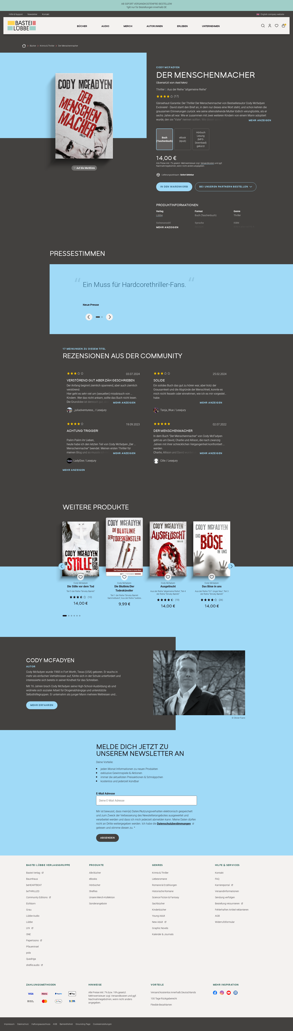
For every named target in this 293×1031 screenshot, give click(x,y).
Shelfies (93, 891)
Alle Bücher (95, 872)
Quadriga (31, 959)
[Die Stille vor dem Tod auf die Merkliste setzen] (80, 549)
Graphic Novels (160, 928)
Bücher (33, 46)
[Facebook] (215, 993)
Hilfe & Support (16, 14)
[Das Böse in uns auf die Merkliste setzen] (211, 548)
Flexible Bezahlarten (161, 1004)
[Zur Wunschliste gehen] (277, 26)
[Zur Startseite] (24, 46)
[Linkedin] (235, 993)
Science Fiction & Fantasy (165, 897)
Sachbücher (158, 903)
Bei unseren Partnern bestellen (223, 186)
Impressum (9, 1024)
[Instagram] (222, 993)
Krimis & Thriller (47, 46)
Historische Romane (162, 891)
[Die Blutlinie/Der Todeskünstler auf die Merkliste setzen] (124, 547)
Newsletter (32, 14)
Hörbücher (94, 885)
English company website (272, 14)
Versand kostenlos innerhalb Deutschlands (173, 992)
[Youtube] (229, 993)
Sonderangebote (98, 903)
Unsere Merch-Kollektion (102, 897)
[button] (80, 565)
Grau (28, 909)
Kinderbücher (159, 909)
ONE (28, 934)
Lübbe (159, 215)
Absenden (107, 838)
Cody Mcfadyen (168, 67)
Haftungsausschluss (40, 1024)
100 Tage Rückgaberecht (164, 998)
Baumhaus (32, 879)
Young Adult (158, 915)
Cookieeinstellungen (102, 1024)
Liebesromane (159, 879)
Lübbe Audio (32, 915)
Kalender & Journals (162, 934)
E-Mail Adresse (105, 793)
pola (28, 952)
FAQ (217, 879)
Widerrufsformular (225, 922)
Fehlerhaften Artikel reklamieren (232, 909)
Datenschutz (23, 1024)
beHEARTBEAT (34, 885)
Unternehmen (211, 26)
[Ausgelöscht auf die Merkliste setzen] (168, 549)
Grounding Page (83, 1024)
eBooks (93, 879)
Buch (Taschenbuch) (164, 139)
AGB (217, 915)
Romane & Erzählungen (164, 885)
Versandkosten (207, 163)
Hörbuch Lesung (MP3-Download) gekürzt (201, 139)
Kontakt (45, 14)
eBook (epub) (182, 139)
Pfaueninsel (32, 946)
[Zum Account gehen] (270, 26)
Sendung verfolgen (225, 897)
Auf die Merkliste (85, 169)
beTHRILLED (32, 891)
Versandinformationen (227, 891)
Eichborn (31, 903)
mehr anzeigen (260, 120)
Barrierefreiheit (66, 1024)
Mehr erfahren (41, 705)
